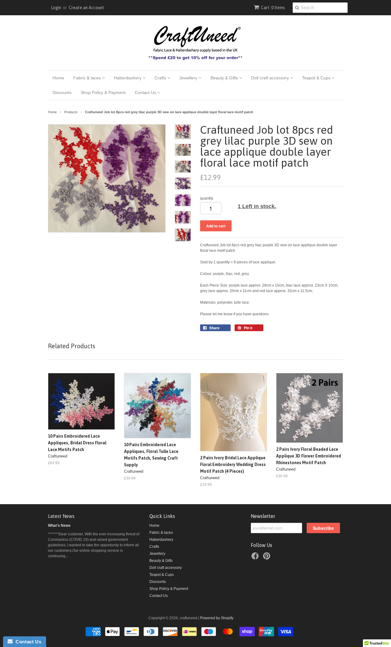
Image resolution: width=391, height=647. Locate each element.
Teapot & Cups (317, 77)
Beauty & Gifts (224, 77)
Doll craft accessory (270, 77)
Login (56, 7)
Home (58, 77)
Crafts (161, 77)
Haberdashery (128, 77)
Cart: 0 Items (273, 7)
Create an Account (86, 7)
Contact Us (146, 92)
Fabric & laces (87, 77)
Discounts (62, 92)
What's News (59, 525)
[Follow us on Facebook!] (256, 557)
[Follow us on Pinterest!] (267, 557)
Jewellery (189, 77)
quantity (206, 198)
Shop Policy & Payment (103, 92)
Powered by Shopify (216, 618)
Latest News (61, 516)
